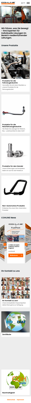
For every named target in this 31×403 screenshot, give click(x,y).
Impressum (20, 399)
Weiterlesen (14, 255)
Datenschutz (11, 399)
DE (22, 3)
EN (24, 3)
